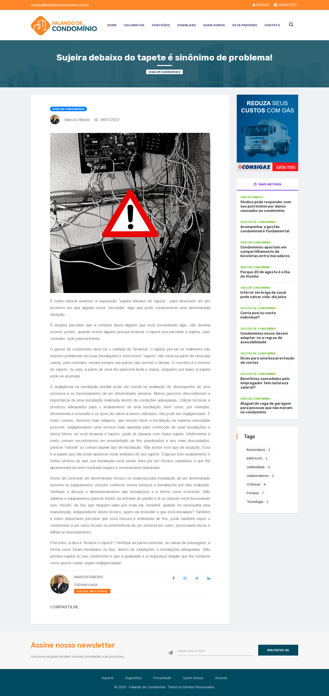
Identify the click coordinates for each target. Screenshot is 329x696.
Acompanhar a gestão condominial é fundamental (264, 229)
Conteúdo (161, 25)
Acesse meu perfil (92, 591)
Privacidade (162, 678)
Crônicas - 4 (256, 484)
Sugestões (133, 678)
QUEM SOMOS (214, 25)
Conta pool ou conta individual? (258, 315)
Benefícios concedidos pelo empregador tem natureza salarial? (265, 383)
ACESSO (262, 5)
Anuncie (221, 678)
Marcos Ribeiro (77, 120)
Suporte (108, 678)
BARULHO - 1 (257, 458)
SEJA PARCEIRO (244, 25)
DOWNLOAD (186, 25)
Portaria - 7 (255, 493)
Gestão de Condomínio (258, 222)
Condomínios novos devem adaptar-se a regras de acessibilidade (264, 337)
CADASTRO (286, 5)
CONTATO (272, 25)
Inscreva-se (278, 650)
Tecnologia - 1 (257, 502)
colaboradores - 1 (260, 476)
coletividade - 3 (258, 467)
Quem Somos (193, 678)
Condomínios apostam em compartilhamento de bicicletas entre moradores (265, 251)
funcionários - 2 (258, 450)
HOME (112, 25)
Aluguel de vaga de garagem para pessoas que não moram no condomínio (266, 407)
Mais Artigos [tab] (269, 184)
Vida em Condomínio (165, 72)
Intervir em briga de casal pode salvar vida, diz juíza (263, 294)
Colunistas (134, 25)
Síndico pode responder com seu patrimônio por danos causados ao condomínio (265, 206)
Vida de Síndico (251, 197)
